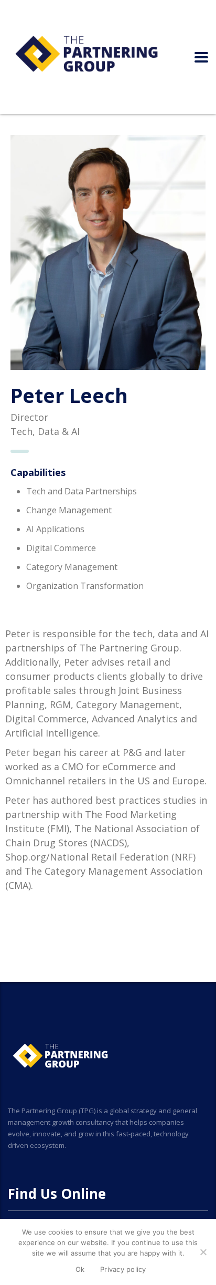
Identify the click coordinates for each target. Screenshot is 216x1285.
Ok (80, 1269)
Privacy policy (123, 1269)
